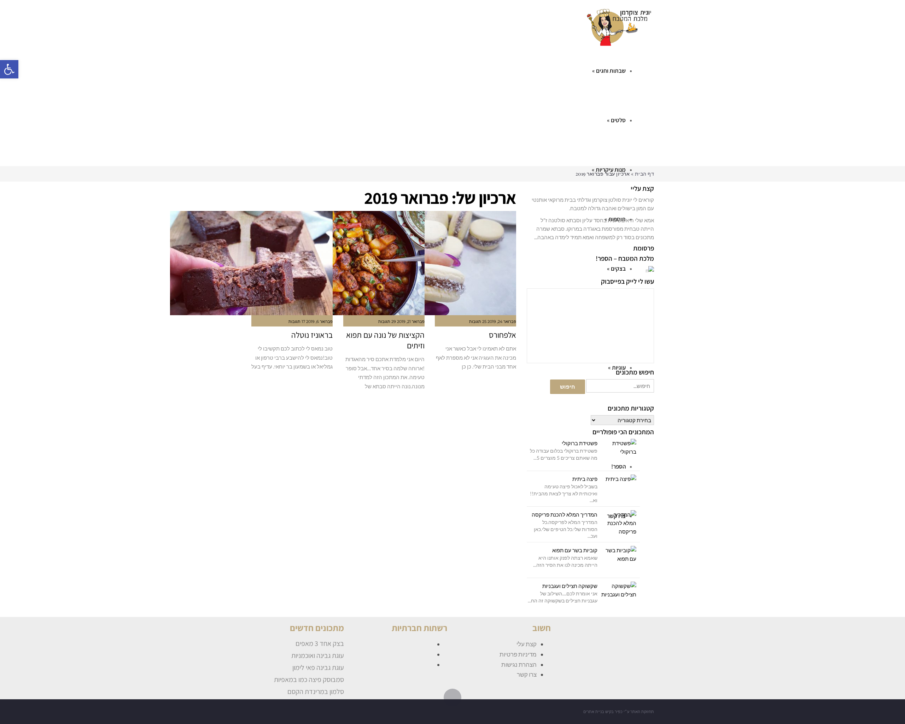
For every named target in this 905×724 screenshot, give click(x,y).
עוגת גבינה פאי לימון (318, 667)
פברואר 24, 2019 (501, 321)
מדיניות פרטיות (518, 654)
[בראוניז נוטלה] (292, 263)
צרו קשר (527, 674)
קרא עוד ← (507, 381)
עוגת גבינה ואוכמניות (317, 655)
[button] (9, 69)
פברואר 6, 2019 (319, 321)
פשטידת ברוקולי (579, 443)
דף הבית (644, 173)
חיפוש (567, 386)
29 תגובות (387, 321)
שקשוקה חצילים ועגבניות (569, 586)
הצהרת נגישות (519, 664)
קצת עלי (526, 644)
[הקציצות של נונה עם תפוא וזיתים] (384, 263)
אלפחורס (502, 335)
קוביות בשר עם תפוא (574, 550)
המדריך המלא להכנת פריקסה (564, 514)
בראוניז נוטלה (312, 335)
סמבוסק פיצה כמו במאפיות (309, 679)
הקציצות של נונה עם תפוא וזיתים (385, 340)
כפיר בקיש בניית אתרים (603, 711)
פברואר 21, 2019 (411, 321)
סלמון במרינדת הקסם (315, 691)
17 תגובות (296, 321)
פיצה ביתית (584, 479)
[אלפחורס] (475, 263)
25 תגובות (477, 321)
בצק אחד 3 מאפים (320, 643)
